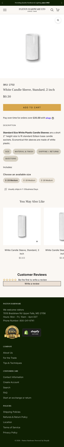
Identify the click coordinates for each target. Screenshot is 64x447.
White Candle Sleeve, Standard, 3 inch (22, 252)
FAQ (5, 392)
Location (7, 422)
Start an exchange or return (17, 397)
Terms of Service (11, 427)
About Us (8, 352)
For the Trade (10, 357)
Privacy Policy (10, 432)
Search (6, 387)
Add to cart (32, 107)
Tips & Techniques (12, 363)
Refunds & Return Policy (15, 417)
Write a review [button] (32, 283)
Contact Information (13, 377)
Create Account (11, 382)
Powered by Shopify (42, 440)
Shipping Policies (11, 412)
